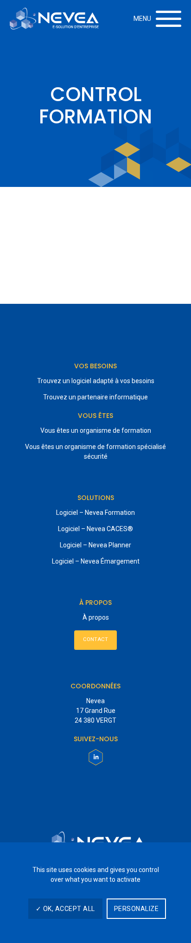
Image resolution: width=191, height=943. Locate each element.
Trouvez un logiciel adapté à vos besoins (95, 381)
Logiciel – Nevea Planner (95, 545)
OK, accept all (68, 908)
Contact (95, 639)
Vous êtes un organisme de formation (95, 430)
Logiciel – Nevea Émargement (96, 561)
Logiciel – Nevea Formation (95, 512)
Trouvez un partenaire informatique (95, 397)
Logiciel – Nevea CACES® (95, 528)
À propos (96, 617)
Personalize (136, 908)
